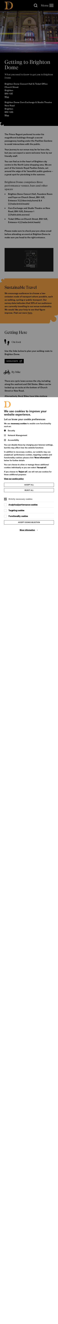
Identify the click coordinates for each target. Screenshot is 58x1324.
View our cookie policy (13, 479)
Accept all (29, 485)
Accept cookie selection (29, 522)
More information (27, 530)
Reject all (29, 490)
